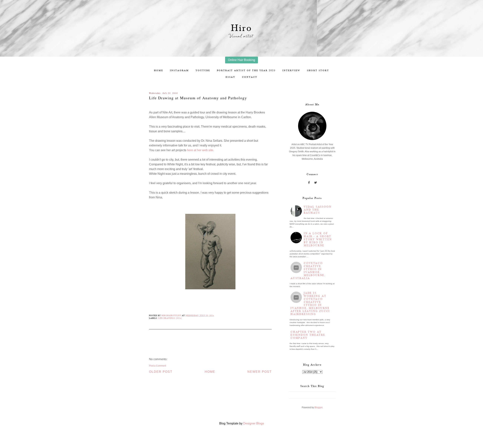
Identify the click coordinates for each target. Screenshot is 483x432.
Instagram (179, 70)
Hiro (241, 28)
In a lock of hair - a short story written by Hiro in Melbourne (318, 239)
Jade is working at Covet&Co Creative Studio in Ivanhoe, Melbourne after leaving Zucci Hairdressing (310, 304)
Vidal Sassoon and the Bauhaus (317, 209)
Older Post (160, 371)
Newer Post (259, 371)
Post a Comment (157, 365)
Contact (249, 77)
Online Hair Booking (241, 60)
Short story (318, 70)
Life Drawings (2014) (170, 318)
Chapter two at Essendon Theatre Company (308, 335)
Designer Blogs (253, 423)
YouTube (203, 70)
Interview (291, 70)
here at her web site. (200, 150)
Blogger (318, 407)
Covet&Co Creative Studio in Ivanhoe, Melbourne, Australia (308, 271)
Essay (230, 77)
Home (158, 70)
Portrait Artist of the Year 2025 (246, 70)
